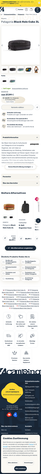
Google (5, 446)
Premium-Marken (14, 359)
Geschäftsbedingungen (32, 407)
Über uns (4, 430)
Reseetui (3, 18)
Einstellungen (28, 462)
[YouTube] (9, 414)
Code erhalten (10, 101)
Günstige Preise (32, 342)
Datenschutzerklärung (32, 414)
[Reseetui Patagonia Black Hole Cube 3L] (12, 69)
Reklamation (29, 401)
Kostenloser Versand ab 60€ (9, 343)
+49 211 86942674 (12, 392)
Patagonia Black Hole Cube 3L (16, 290)
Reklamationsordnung (31, 411)
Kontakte (27, 430)
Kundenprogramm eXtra (32, 404)
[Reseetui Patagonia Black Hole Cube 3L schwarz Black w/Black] (20, 45)
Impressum (4, 433)
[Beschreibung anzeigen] (7, 92)
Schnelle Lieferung (8, 323)
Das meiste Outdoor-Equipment (26, 360)
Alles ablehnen (12, 462)
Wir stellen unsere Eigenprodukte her (32, 325)
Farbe (3, 76)
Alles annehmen (20, 468)
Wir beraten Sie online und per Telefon (20, 324)
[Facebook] (15, 414)
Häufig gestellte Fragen (32, 386)
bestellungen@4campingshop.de (12, 394)
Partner (31, 444)
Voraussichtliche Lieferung (20, 88)
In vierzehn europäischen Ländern (20, 343)
